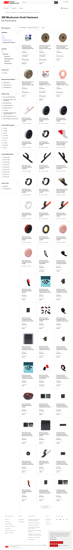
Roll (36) (5, 73)
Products (6, 8)
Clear (43, 27)
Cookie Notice (53, 539)
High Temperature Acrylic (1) (9, 116)
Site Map (47, 521)
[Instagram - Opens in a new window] (67, 519)
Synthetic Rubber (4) (8, 105)
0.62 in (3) (5, 145)
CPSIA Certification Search (33, 525)
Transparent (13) (7, 188)
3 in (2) (4, 147)
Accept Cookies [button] (54, 545)
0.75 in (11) (5, 138)
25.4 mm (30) (6, 157)
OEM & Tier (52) (8, 63)
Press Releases (22, 521)
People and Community (10, 530)
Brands (21, 8)
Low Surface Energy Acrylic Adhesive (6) (9, 100)
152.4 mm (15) (6, 162)
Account (65, 8)
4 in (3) (5, 140)
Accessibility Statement (30, 545)
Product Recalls (31, 539)
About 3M (7, 519)
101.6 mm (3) (6, 171)
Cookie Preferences (13, 546)
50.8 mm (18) (6, 159)
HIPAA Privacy (19, 545)
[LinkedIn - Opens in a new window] (57, 519)
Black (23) (5, 186)
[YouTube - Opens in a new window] (60, 519)
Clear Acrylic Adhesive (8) (9, 97)
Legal (11, 545)
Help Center (48, 519)
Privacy (14, 545)
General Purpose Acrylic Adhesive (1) (11, 118)
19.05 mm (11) (6, 167)
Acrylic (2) (5, 110)
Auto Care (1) (7, 56)
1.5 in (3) (5, 143)
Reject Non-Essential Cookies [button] (56, 542)
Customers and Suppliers (10, 526)
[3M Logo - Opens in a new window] (12, 2)
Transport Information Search (34, 522)
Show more (45, 506)
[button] (63, 545)
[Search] (56, 2)
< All (2, 35)
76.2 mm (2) (6, 176)
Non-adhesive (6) (7, 103)
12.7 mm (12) (6, 164)
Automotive (32, 27)
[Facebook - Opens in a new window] (64, 519)
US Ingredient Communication (34, 537)
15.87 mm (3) (6, 169)
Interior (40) (7, 61)
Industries (14, 8)
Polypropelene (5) (7, 87)
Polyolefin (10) (6, 82)
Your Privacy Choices (40, 545)
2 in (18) (5, 130)
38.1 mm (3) (6, 174)
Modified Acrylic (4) (7, 107)
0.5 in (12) (5, 135)
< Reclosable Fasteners (6, 40)
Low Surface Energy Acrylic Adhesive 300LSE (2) (9, 113)
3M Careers (7, 521)
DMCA (24, 545)
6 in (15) (5, 133)
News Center (21, 519)
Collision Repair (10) (8, 58)
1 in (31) (5, 128)
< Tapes (3, 37)
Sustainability (7, 528)
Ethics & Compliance (9, 532)
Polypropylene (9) (7, 85)
